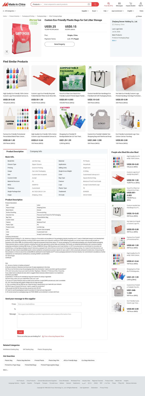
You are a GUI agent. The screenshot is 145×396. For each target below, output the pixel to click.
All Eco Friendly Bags (70, 360)
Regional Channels (97, 380)
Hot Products (20, 380)
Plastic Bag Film (54, 360)
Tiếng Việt (121, 383)
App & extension (117, 11)
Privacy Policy (104, 387)
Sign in (141, 6)
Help (104, 11)
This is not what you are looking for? (29, 336)
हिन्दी (101, 383)
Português (37, 383)
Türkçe (114, 383)
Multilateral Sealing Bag (11, 349)
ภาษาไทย (107, 383)
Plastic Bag (8, 360)
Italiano (62, 383)
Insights (126, 380)
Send (20, 332)
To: (15, 309)
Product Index (109, 380)
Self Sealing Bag (28, 349)
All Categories (9, 11)
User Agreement (84, 387)
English (23, 383)
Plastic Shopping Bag (45, 349)
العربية (84, 383)
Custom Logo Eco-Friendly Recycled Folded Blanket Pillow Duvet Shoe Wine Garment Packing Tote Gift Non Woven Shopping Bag (133, 173)
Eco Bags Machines (88, 360)
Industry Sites (86, 380)
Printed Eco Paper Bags (12, 365)
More (113, 40)
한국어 (90, 383)
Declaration (94, 387)
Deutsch (68, 383)
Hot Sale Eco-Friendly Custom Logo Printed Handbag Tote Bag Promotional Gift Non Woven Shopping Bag (133, 222)
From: (13, 304)
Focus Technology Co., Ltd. (58, 387)
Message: (12, 314)
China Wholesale (64, 380)
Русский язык (54, 383)
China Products (31, 380)
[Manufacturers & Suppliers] (13, 4)
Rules (141, 11)
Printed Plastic (39, 360)
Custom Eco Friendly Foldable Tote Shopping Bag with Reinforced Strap (133, 286)
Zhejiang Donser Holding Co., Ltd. (124, 21)
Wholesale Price (75, 380)
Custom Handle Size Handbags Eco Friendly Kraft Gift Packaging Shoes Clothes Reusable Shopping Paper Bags (133, 206)
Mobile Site (118, 380)
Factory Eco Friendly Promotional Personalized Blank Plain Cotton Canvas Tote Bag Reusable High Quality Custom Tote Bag (133, 238)
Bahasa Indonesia (131, 383)
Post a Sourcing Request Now (53, 336)
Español (29, 383)
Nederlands (76, 383)
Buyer (94, 11)
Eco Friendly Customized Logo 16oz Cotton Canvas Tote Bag (133, 302)
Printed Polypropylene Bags (50, 365)
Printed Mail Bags (30, 365)
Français (44, 383)
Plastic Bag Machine (23, 360)
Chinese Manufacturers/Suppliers (47, 380)
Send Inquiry (59, 44)
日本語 (96, 383)
